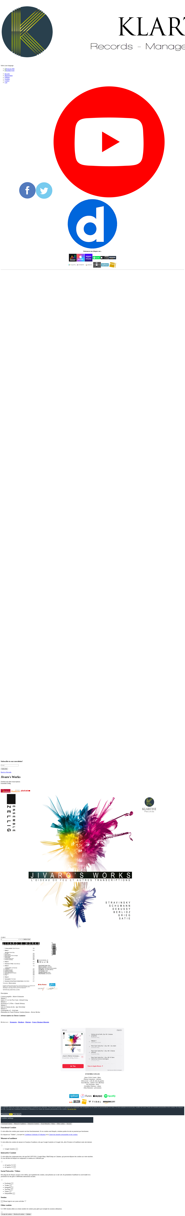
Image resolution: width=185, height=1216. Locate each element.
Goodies (7, 79)
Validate (28, 1214)
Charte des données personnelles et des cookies (63, 1134)
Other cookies (61, 1123)
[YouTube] (109, 198)
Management (9, 75)
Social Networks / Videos (48, 1123)
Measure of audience (20, 1123)
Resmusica (13, 1022)
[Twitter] (44, 198)
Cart (6, 82)
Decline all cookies (19, 1214)
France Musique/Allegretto (40, 1022)
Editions (7, 77)
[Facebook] (27, 198)
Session (69, 1123)
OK (11, 1114)
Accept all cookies (7, 1214)
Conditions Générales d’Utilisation (35, 1134)
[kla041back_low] (30, 991)
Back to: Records (6, 772)
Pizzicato (28, 1022)
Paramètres (5, 1114)
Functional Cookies (7, 1123)
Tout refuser (17, 1114)
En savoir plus (72, 1109)
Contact (7, 81)
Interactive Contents (33, 1123)
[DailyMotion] (93, 248)
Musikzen (21, 1022)
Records (7, 74)
